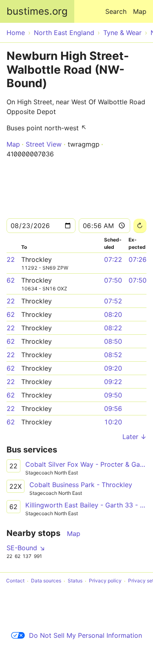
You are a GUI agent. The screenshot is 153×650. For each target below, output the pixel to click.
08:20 (113, 314)
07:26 (137, 259)
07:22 (113, 259)
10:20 (113, 422)
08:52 (113, 355)
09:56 (113, 408)
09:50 (113, 395)
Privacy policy (105, 581)
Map (139, 11)
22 (11, 259)
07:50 (113, 280)
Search (115, 11)
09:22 (113, 382)
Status (75, 581)
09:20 (113, 368)
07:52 (113, 301)
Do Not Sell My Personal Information (85, 635)
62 (11, 280)
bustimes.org (37, 11)
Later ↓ (134, 437)
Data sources (46, 581)
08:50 (113, 341)
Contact (15, 581)
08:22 (113, 328)
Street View (44, 144)
